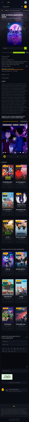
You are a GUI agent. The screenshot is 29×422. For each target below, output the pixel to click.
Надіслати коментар (14, 382)
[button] (3, 348)
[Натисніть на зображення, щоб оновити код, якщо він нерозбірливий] (7, 376)
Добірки (17, 420)
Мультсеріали (5, 78)
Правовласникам (12, 420)
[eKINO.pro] (14, 406)
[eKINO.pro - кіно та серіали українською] (9, 2)
